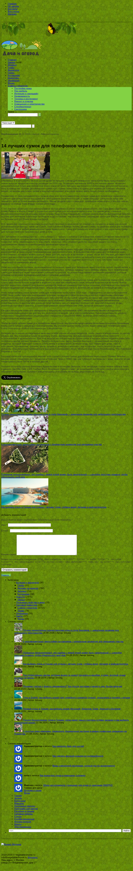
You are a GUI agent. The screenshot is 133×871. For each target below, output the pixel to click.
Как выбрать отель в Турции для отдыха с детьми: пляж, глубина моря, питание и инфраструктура (53, 507)
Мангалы (19, 803)
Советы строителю (18, 85)
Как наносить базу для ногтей (68, 746)
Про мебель (20, 91)
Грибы (11, 72)
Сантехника (20, 109)
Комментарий (8, 554)
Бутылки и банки (33, 790)
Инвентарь (13, 78)
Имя (4, 525)
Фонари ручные (22, 821)
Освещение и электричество (29, 104)
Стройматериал (22, 106)
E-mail (5, 530)
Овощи (11, 62)
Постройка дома (23, 88)
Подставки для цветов (26, 808)
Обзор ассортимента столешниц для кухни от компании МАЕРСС (78, 785)
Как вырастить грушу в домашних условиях (62, 775)
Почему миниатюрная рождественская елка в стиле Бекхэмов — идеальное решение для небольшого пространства (63, 414)
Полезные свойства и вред (30, 602)
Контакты (13, 8)
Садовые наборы (23, 813)
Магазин (12, 14)
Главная (12, 3)
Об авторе (13, 6)
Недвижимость (22, 96)
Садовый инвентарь (26, 605)
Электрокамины (22, 826)
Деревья (12, 65)
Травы (11, 67)
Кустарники (14, 75)
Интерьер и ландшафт (26, 93)
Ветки (27, 793)
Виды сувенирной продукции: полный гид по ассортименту (83, 765)
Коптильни (19, 800)
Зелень (18, 798)
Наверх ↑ (6, 575)
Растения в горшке (24, 811)
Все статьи (13, 11)
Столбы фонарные (24, 819)
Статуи (18, 816)
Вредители (13, 70)
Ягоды (11, 83)
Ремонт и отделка (23, 101)
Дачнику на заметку (28, 588)
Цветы (19, 616)
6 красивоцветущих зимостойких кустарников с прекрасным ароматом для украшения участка (51, 444)
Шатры (18, 824)
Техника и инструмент (26, 98)
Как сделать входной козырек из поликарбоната (77, 756)
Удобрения (13, 80)
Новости (20, 597)
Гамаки (18, 795)
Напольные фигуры (24, 806)
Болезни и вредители (27, 582)
